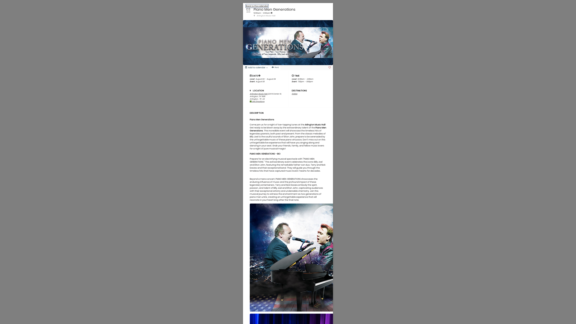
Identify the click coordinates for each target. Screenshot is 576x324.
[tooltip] (271, 13)
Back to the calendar (257, 6)
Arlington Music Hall (259, 94)
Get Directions (258, 101)
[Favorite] (329, 67)
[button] (259, 76)
